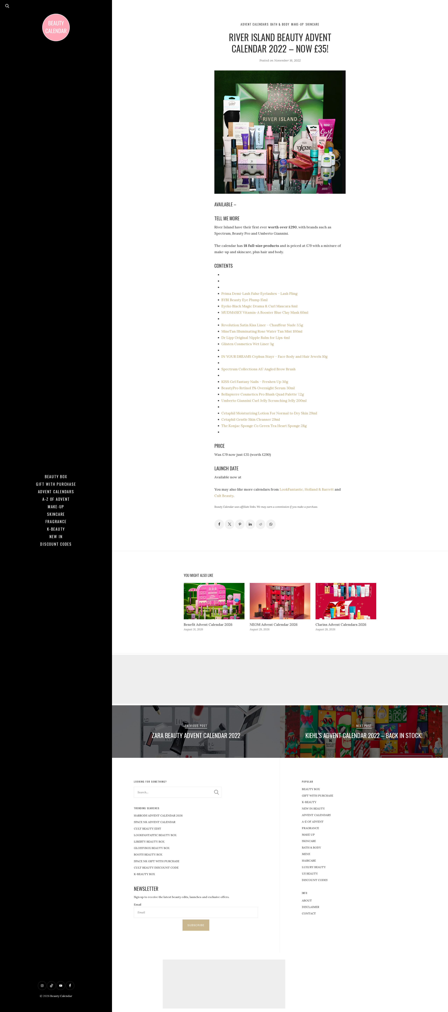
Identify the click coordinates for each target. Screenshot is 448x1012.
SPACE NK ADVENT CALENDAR (154, 822)
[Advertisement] (280, 679)
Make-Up (56, 506)
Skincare (56, 514)
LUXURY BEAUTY (314, 867)
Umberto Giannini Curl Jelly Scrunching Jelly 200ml (264, 400)
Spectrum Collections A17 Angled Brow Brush (258, 369)
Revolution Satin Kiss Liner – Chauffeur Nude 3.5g (262, 325)
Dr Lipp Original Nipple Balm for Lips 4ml (255, 337)
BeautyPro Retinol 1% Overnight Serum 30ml (258, 388)
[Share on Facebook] (219, 524)
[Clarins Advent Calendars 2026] (346, 601)
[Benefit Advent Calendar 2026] (214, 601)
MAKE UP (308, 834)
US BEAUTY (310, 873)
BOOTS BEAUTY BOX (148, 854)
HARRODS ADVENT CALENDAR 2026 (158, 815)
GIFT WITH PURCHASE (317, 795)
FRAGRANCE (310, 828)
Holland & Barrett (319, 489)
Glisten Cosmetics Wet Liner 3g (247, 344)
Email (137, 904)
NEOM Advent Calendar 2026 (274, 624)
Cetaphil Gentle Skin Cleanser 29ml (250, 419)
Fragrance (56, 521)
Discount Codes (56, 544)
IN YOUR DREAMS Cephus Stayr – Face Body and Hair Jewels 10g (274, 356)
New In (56, 536)
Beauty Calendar (61, 996)
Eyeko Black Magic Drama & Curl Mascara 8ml (259, 306)
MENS (306, 854)
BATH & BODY (311, 847)
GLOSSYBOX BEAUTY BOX (151, 848)
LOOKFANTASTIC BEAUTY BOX (155, 835)
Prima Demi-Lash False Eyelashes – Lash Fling (259, 293)
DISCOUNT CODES (315, 880)
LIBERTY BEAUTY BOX (149, 841)
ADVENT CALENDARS (316, 815)
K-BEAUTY (309, 802)
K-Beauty (56, 529)
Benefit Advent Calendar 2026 (208, 624)
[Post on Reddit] (260, 524)
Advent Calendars (56, 491)
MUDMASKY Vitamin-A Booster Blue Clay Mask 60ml (264, 312)
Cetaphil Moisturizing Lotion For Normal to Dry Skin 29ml (269, 413)
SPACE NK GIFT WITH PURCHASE (156, 861)
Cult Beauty (223, 495)
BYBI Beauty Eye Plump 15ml (244, 300)
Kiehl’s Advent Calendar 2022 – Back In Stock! (364, 735)
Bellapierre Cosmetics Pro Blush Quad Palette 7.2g (262, 394)
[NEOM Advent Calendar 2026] (280, 601)
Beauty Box (56, 476)
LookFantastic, (292, 489)
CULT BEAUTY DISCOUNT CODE (156, 867)
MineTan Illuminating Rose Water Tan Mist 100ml (261, 331)
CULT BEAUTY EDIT (147, 828)
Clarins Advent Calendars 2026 (341, 624)
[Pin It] (240, 524)
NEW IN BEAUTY (313, 808)
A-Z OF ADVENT (56, 499)
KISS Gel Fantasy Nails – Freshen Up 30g (254, 381)
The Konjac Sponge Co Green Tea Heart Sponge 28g (264, 425)
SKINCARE (309, 841)
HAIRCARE (309, 860)
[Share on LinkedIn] (250, 524)
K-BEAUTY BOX (144, 874)
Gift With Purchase (56, 484)
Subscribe (195, 925)
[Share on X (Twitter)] (229, 524)
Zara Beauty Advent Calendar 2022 (196, 735)
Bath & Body (279, 24)
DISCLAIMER (310, 907)
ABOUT (307, 900)
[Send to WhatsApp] (271, 524)
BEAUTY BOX (311, 789)
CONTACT (309, 913)
